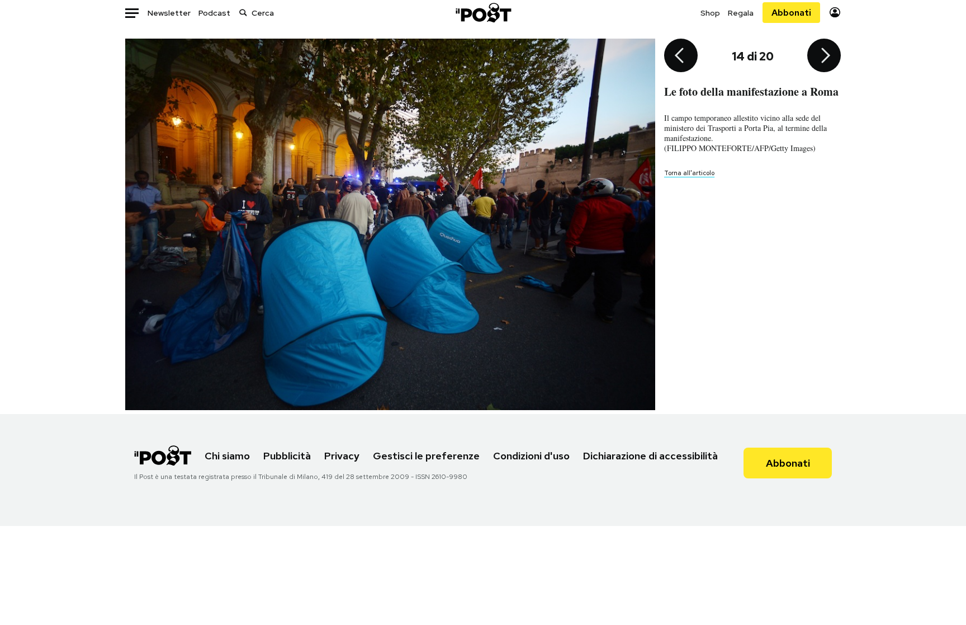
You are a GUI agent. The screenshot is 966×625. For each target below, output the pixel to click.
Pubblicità (287, 455)
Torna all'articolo (689, 173)
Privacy (341, 455)
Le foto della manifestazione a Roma (751, 91)
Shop (710, 13)
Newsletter (169, 13)
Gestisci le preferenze (426, 455)
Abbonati (791, 12)
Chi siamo (227, 455)
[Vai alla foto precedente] (681, 56)
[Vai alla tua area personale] (835, 12)
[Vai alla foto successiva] (824, 56)
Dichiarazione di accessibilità (650, 455)
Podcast (214, 13)
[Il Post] (483, 12)
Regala (741, 13)
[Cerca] (243, 12)
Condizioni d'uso (531, 455)
